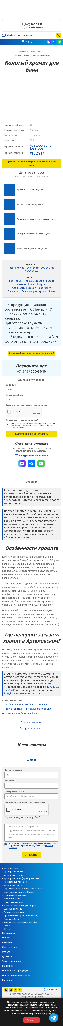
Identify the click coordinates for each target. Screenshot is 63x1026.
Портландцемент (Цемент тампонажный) (23, 888)
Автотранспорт (38, 145)
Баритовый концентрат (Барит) (19, 892)
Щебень (8, 929)
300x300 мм (31, 271)
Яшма (52, 291)
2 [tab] (31, 760)
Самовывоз (36, 148)
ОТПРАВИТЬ (31, 855)
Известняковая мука (13, 902)
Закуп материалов (12, 961)
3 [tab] (35, 760)
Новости (6, 937)
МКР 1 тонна (37, 153)
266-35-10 (31, 24)
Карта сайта (53, 989)
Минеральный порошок (15, 882)
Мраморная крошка (13, 872)
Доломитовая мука (13, 899)
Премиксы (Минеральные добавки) (21, 915)
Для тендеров (9, 947)
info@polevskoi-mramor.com (20, 35)
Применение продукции (15, 970)
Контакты (7, 980)
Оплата (6, 951)
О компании (9, 933)
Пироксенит (44, 288)
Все (11, 267)
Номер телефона (14, 395)
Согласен (31, 1020)
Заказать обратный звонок (58, 35)
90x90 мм (20, 267)
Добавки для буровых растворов (20, 905)
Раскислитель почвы (14, 912)
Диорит (39, 280)
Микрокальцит (11, 868)
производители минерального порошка (28, 708)
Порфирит (14, 291)
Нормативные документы (16, 975)
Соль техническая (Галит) (16, 895)
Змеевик (21, 284)
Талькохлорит (29, 291)
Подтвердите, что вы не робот (22, 420)
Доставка (7, 956)
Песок (7, 926)
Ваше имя (11, 385)
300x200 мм (47, 267)
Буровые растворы (13, 909)
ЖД (50, 145)
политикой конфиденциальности (39, 423)
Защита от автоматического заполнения (26, 405)
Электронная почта (14, 792)
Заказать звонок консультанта (31, 434)
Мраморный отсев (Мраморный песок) (22, 878)
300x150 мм (33, 267)
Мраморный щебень (13, 875)
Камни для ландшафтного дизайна (20, 922)
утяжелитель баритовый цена (22, 713)
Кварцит (42, 284)
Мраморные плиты (13, 885)
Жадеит (50, 280)
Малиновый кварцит (24, 288)
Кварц (31, 284)
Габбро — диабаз (24, 280)
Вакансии (7, 966)
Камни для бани (11, 919)
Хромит (43, 291)
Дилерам (7, 942)
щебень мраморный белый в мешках (26, 704)
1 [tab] (28, 760)
